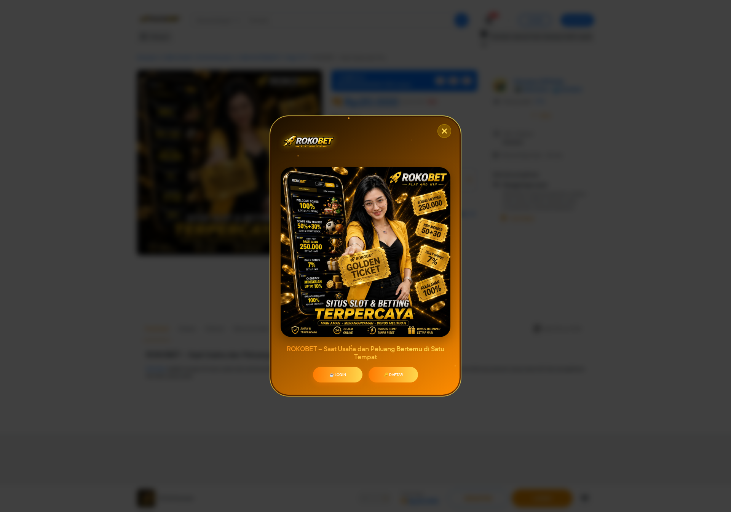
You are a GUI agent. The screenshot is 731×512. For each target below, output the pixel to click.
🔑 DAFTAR (393, 374)
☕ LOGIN (337, 374)
